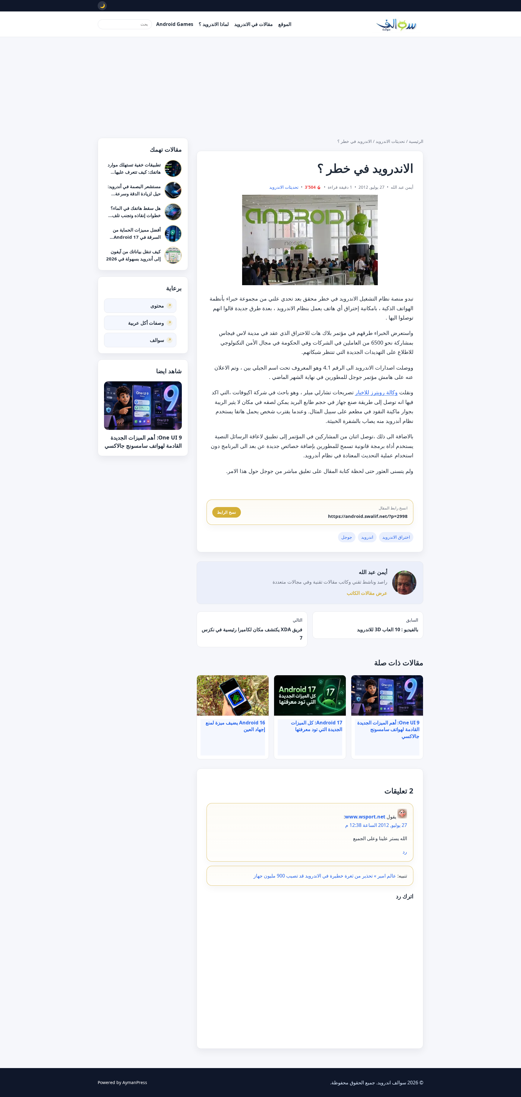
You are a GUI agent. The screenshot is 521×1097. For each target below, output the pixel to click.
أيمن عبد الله (373, 571)
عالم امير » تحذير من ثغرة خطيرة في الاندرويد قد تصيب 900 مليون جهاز (325, 875)
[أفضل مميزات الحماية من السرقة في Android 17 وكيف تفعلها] (173, 233)
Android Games (174, 24)
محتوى (157, 305)
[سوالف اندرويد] (396, 24)
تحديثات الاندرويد (390, 141)
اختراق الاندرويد (396, 537)
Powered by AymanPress (122, 1082)
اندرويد (367, 537)
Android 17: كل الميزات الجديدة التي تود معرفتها (316, 726)
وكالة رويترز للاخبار (376, 392)
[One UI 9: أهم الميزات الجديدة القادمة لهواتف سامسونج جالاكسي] (143, 405)
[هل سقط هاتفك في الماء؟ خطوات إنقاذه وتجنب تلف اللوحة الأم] (173, 212)
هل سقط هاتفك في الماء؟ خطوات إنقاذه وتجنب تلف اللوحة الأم (136, 215)
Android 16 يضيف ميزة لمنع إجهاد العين (235, 726)
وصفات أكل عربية (146, 322)
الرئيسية (416, 141)
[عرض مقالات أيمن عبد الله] (404, 583)
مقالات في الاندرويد (253, 24)
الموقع (284, 24)
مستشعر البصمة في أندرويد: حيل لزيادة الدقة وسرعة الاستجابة (134, 193)
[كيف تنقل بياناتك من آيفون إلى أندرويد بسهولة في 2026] (173, 255)
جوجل (346, 537)
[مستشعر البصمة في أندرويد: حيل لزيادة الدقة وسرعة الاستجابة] (173, 190)
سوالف (157, 339)
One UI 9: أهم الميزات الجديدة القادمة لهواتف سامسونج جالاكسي (388, 729)
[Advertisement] (260, 82)
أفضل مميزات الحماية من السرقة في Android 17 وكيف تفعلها (137, 237)
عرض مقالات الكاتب (367, 593)
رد (405, 851)
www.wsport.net (365, 816)
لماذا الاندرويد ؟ (214, 24)
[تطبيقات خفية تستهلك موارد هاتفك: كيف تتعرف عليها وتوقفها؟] (173, 168)
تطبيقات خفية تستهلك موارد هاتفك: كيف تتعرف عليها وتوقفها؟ (134, 172)
